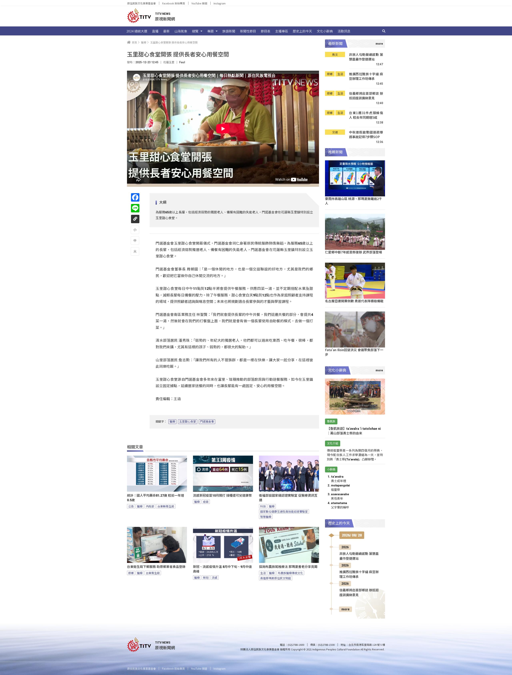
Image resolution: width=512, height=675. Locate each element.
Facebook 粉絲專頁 (173, 3)
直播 (155, 31)
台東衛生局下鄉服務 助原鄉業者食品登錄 (156, 567)
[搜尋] (384, 31)
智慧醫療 (265, 517)
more (345, 609)
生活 (263, 573)
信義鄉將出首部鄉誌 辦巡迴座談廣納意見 (366, 95)
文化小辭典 (325, 31)
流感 (214, 578)
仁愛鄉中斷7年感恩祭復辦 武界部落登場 (353, 252)
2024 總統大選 (136, 31)
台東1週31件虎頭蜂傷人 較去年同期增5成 (366, 115)
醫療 (172, 421)
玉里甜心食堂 (187, 421)
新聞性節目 (248, 31)
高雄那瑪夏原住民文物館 (275, 578)
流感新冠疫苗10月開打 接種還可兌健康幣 (222, 495)
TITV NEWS (162, 13)
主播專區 (281, 31)
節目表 (265, 31)
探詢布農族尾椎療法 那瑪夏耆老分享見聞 (288, 567)
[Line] (135, 208)
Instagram (220, 3)
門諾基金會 (207, 421)
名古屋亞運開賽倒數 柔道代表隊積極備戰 (354, 300)
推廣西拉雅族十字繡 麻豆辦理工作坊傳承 (366, 76)
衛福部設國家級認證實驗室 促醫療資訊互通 (288, 498)
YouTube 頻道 (199, 3)
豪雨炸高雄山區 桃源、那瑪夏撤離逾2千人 (353, 201)
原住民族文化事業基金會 (141, 3)
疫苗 (206, 502)
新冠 (206, 578)
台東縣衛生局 (165, 506)
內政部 (150, 506)
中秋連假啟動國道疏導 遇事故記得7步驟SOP (366, 134)
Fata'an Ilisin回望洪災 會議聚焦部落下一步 (354, 352)
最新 (166, 31)
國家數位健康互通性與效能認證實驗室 (284, 511)
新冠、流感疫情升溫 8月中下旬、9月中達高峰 (222, 569)
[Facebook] (135, 197)
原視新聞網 (165, 19)
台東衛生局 (153, 573)
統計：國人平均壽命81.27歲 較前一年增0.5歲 (155, 498)
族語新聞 (228, 31)
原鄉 (131, 573)
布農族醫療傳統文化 (290, 573)
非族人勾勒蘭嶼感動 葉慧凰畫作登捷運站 (366, 57)
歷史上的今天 (302, 31)
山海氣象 (180, 31)
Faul (182, 62)
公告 (131, 506)
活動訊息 (344, 31)
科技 (263, 506)
